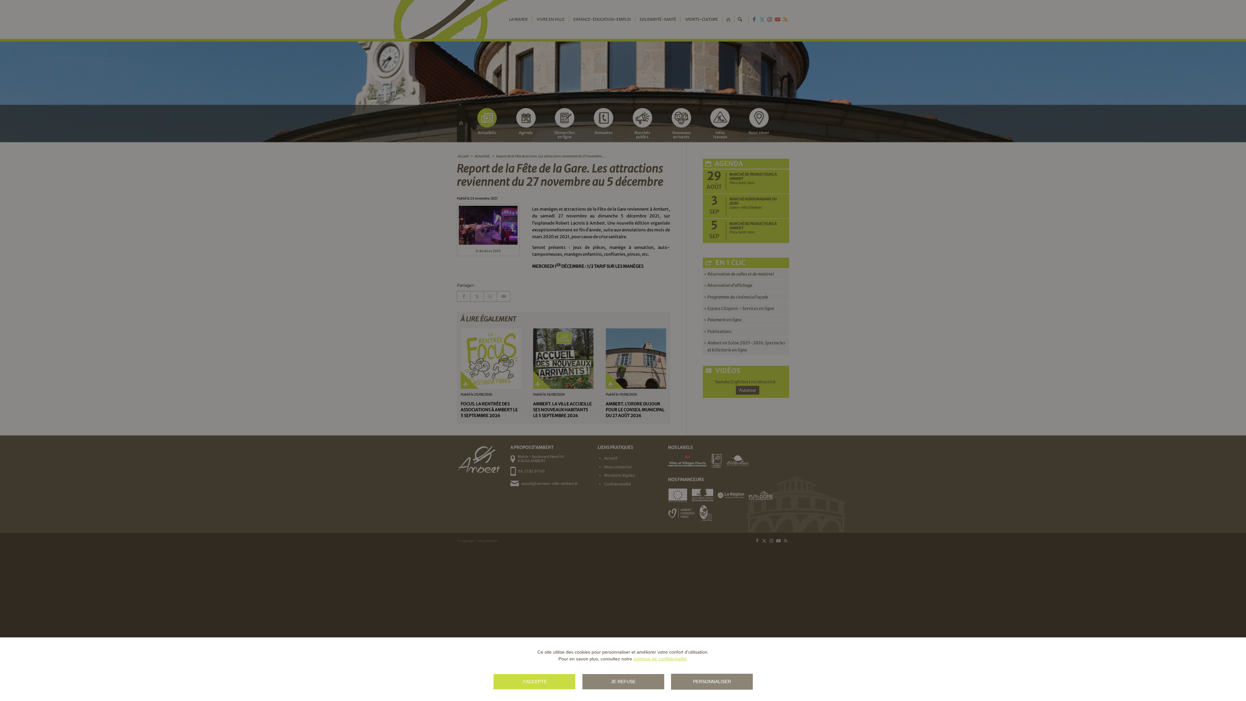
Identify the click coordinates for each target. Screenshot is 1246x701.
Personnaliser (712, 681)
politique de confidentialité (660, 658)
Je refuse (623, 681)
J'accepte (534, 681)
